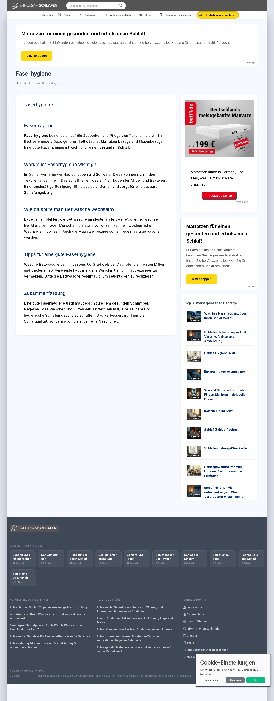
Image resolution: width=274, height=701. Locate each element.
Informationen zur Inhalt (202, 628)
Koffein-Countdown (219, 411)
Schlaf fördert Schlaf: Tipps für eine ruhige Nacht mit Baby (49, 607)
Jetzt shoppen (37, 55)
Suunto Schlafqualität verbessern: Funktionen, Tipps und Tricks (135, 620)
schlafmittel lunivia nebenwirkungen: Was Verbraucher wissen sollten (224, 492)
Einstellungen (212, 680)
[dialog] (233, 670)
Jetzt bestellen (221, 195)
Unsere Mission (196, 621)
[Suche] (120, 5)
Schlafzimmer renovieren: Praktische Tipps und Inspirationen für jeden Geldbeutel (128, 638)
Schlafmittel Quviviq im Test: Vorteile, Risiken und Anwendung (225, 336)
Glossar (191, 635)
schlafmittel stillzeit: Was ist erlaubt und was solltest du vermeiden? (47, 616)
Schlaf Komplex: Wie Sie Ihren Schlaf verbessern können (134, 629)
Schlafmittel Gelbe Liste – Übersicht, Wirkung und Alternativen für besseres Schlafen (130, 609)
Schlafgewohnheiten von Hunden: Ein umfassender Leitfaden (223, 471)
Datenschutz (195, 614)
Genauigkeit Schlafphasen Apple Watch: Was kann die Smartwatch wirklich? (46, 627)
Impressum (194, 607)
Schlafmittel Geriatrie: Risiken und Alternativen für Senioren (50, 636)
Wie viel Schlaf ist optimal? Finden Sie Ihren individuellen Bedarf (225, 394)
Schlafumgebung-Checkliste (225, 448)
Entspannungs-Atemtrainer (224, 371)
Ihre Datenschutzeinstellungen (207, 649)
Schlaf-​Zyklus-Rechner (221, 429)
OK (256, 680)
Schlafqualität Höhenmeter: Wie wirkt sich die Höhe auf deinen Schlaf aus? (134, 649)
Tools (190, 642)
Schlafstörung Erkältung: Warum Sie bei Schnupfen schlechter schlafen (44, 645)
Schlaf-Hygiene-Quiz (220, 353)
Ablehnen (235, 680)
